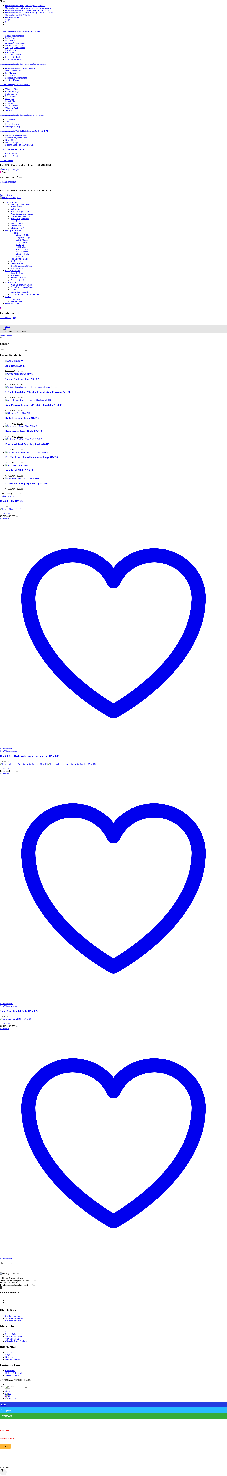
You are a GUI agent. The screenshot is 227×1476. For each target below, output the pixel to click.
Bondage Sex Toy (12, 126)
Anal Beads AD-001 (16, 365)
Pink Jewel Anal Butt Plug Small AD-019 (27, 444)
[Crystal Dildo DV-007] (10, 509)
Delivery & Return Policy (16, 1373)
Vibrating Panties (12, 108)
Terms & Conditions (13, 1336)
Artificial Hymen (12, 80)
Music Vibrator (11, 103)
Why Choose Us (12, 1339)
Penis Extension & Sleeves (16, 45)
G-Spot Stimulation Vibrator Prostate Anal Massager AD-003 (38, 392)
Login (7, 20)
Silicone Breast (11, 156)
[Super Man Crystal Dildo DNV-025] (16, 1019)
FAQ (7, 1332)
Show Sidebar (6, 336)
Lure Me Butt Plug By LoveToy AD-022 (26, 483)
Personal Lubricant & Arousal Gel (19, 145)
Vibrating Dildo (11, 89)
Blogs (7, 1355)
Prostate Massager (12, 124)
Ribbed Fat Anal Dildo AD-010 (22, 418)
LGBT (28, 15)
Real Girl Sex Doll (13, 55)
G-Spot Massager (12, 91)
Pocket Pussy (10, 38)
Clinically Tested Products (16, 1341)
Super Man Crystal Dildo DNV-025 (19, 1011)
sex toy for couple (42, 10)
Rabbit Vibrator (11, 101)
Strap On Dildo (11, 119)
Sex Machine (10, 73)
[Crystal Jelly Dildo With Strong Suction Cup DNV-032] (48, 764)
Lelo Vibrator (10, 96)
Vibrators (31, 68)
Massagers (9, 98)
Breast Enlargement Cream (16, 138)
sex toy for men (39, 5)
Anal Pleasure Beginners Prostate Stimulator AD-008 (33, 405)
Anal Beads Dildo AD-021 (19, 470)
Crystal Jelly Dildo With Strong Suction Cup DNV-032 (29, 756)
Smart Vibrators (11, 106)
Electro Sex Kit (11, 75)
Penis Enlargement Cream (16, 135)
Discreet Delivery (12, 1359)
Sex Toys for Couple (13, 1321)
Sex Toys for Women (14, 1318)
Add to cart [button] (4, 519)
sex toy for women (43, 8)
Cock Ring (9, 52)
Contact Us (10, 1370)
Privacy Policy (11, 1334)
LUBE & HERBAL (45, 13)
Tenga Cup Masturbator (15, 47)
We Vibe (8, 110)
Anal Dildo (10, 122)
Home (7, 326)
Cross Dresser (11, 154)
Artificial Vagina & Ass (15, 43)
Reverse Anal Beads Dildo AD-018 (23, 431)
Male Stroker (10, 40)
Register (8, 22)
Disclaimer (9, 1357)
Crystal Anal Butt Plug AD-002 (22, 379)
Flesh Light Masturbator (15, 36)
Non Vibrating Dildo (13, 71)
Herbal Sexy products (14, 142)
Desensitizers (10, 140)
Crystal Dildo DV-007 (11, 501)
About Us (9, 1352)
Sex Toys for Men (12, 1316)
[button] (1, 172)
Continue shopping (8, 182)
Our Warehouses (12, 17)
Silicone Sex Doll (12, 57)
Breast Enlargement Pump (16, 78)
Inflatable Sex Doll (13, 59)
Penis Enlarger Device (14, 50)
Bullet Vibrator (11, 94)
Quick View (5, 513)
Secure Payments (12, 1375)
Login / (3, 195)
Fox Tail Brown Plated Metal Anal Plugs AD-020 (31, 457)
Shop (7, 329)
